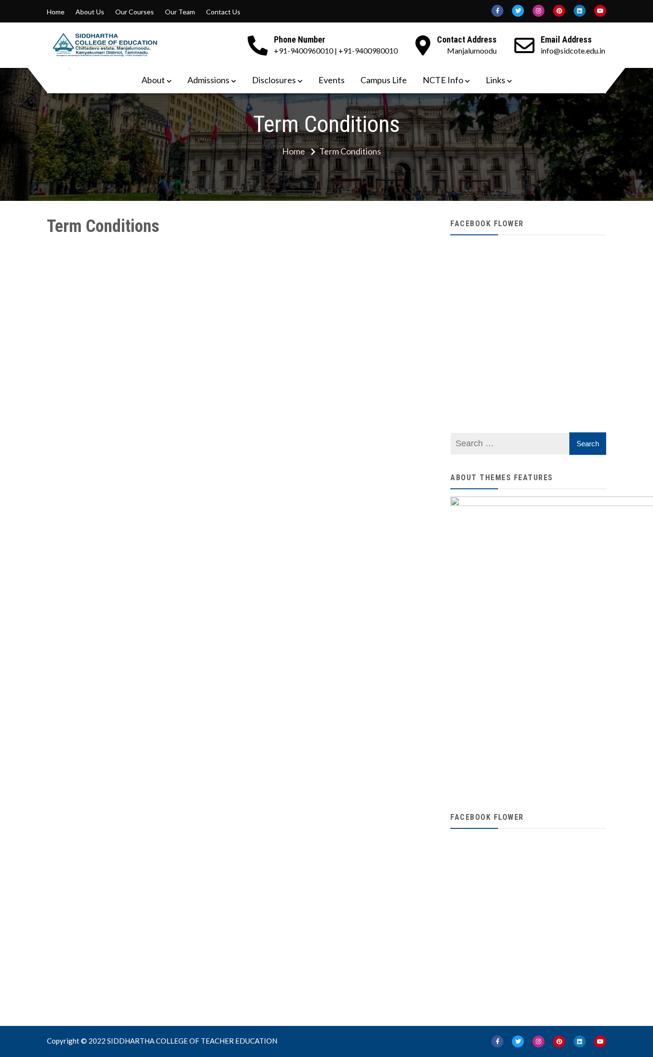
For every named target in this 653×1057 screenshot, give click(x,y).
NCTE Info (443, 80)
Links (495, 80)
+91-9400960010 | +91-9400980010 (336, 50)
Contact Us (223, 12)
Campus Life (383, 80)
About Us (90, 12)
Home (56, 12)
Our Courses (134, 12)
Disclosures (274, 80)
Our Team (180, 12)
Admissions (208, 80)
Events (331, 80)
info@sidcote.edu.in (573, 50)
